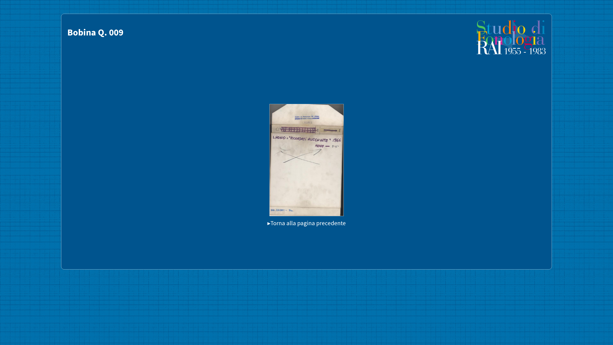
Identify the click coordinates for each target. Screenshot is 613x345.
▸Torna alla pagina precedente (306, 223)
